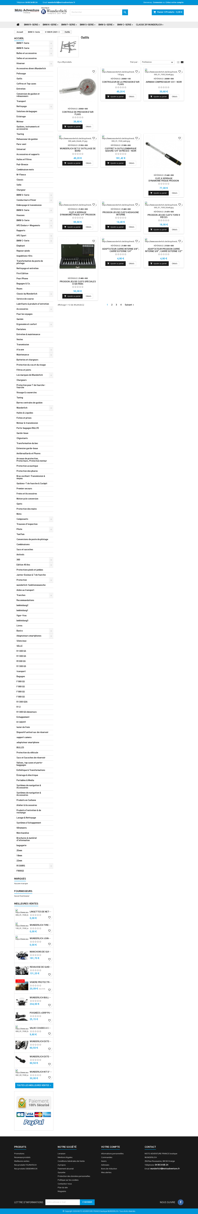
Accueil (19, 38)
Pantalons (21, 329)
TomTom (20, 534)
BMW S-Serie (87, 25)
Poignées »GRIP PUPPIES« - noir (41, 1013)
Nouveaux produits (22, 1157)
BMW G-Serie (105, 25)
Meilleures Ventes (26, 904)
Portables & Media (25, 780)
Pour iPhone (22, 279)
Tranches (21, 595)
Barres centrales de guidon (29, 403)
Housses (20, 215)
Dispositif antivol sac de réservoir (32, 732)
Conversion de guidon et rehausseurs (28, 95)
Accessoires (22, 309)
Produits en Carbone (26, 800)
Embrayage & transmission (29, 205)
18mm (19, 856)
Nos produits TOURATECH (25, 1165)
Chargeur (21, 190)
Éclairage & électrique (27, 775)
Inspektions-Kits (24, 256)
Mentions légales (65, 1157)
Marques (20, 879)
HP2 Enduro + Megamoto (28, 226)
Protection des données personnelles (74, 1176)
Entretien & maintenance (28, 335)
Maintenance (23, 355)
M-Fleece (21, 175)
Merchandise (23, 833)
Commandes (106, 1157)
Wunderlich (22, 408)
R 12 (19, 707)
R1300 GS (21, 661)
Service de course (25, 299)
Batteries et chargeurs (27, 360)
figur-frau (22, 616)
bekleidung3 (22, 621)
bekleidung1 (22, 611)
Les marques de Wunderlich (30, 375)
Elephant (21, 246)
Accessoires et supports (28, 155)
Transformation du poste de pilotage (30, 262)
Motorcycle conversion (27, 499)
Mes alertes (106, 1173)
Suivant (130, 305)
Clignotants (22, 438)
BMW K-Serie (50, 25)
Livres (19, 626)
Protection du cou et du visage (31, 365)
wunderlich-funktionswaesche (31, 585)
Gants (19, 504)
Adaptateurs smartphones (29, 636)
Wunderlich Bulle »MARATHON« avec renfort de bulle (41, 998)
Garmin (20, 319)
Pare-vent (21, 144)
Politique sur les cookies (68, 1180)
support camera (24, 737)
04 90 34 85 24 (31, 2)
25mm (19, 851)
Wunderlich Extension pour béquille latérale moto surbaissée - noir (41, 1042)
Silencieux (21, 641)
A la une (20, 350)
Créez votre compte (175, 2)
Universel (21, 149)
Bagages (21, 677)
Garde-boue (22, 433)
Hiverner (21, 64)
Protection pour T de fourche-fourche (31, 386)
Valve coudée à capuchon (41, 1028)
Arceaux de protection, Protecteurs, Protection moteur (32, 460)
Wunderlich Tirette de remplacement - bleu (41, 925)
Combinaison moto (25, 170)
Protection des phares (27, 471)
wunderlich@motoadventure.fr (61, 2)
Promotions (19, 1154)
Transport (21, 101)
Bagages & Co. (23, 284)
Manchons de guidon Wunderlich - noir (41, 952)
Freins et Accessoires (27, 494)
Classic (20, 180)
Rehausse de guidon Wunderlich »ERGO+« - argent (41, 967)
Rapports (21, 231)
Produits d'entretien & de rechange (29, 812)
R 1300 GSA (22, 702)
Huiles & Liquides (25, 413)
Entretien (21, 89)
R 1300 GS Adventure (27, 712)
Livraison (61, 1154)
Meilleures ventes (21, 1161)
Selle (19, 185)
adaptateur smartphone (28, 743)
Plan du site (63, 1188)
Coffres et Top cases (26, 84)
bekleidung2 (22, 605)
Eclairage (21, 117)
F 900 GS (21, 682)
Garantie (61, 1173)
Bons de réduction (109, 1169)
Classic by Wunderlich (149, 25)
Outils (19, 79)
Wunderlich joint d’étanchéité (41, 939)
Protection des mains (27, 509)
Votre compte (110, 1147)
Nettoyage (22, 106)
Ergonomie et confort (27, 324)
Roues (19, 289)
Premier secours (24, 489)
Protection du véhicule (27, 753)
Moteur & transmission (27, 423)
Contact (150, 1147)
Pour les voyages (24, 314)
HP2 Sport (21, 236)
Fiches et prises (24, 418)
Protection (22, 580)
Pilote (19, 529)
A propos (62, 1165)
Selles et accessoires (27, 58)
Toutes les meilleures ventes (34, 1085)
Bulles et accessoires (27, 53)
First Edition (22, 274)
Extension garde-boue (27, 449)
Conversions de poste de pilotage (32, 539)
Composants (22, 519)
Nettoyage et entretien (28, 269)
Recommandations (25, 600)
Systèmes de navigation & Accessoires (29, 787)
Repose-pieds (23, 251)
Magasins (62, 1191)
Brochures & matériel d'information (27, 839)
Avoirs (103, 1161)
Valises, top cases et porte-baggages (30, 764)
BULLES (20, 748)
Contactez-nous (65, 1184)
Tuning (20, 398)
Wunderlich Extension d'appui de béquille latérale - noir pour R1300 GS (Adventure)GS (41, 1057)
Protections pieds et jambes (30, 570)
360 (18, 560)
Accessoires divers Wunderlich (31, 69)
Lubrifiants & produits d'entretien (33, 304)
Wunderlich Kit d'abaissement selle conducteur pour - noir (41, 1072)
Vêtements (22, 828)
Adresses (105, 1165)
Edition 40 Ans (23, 565)
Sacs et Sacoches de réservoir (31, 758)
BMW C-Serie (124, 25)
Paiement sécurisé (66, 1169)
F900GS (20, 871)
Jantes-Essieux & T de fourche (31, 575)
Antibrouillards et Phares (28, 454)
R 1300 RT (21, 722)
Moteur (20, 122)
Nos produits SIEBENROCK (25, 1169)
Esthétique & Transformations (31, 770)
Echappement (23, 717)
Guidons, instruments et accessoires (28, 128)
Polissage (21, 74)
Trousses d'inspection (27, 524)
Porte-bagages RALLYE (28, 428)
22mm (19, 861)
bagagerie (21, 846)
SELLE (19, 646)
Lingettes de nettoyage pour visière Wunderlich (41, 912)
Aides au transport (25, 590)
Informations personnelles (112, 1154)
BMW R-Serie (31, 25)
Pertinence (158, 62)
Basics (20, 631)
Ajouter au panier (72, 126)
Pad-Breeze (22, 165)
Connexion (157, 2)
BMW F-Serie (68, 25)
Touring (20, 134)
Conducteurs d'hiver (26, 200)
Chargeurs (22, 380)
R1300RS (21, 866)
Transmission (23, 345)
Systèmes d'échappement (29, 823)
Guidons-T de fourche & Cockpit (32, 484)
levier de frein (23, 727)
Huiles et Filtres (24, 160)
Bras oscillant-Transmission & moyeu (31, 477)
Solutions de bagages (27, 112)
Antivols (20, 555)
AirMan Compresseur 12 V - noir (164, 82)
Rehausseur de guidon (27, 139)
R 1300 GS (21, 651)
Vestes (20, 340)
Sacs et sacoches (25, 550)
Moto (19, 514)
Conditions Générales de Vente (71, 1161)
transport (21, 671)
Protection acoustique (27, 466)
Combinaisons (23, 545)
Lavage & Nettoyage (26, 818)
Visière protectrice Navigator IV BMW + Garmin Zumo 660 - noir (41, 982)
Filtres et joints (24, 370)
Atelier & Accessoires (27, 805)
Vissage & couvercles (27, 393)
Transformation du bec (27, 443)
